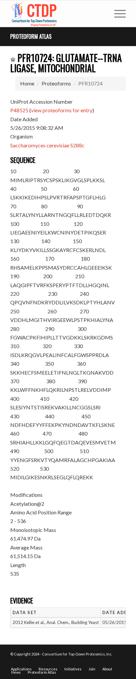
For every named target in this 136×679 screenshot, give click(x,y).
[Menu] (117, 13)
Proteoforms (56, 83)
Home (27, 83)
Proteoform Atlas (30, 36)
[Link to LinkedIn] (121, 662)
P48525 (19, 110)
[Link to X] (111, 662)
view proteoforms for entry (61, 110)
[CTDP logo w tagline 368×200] (56, 13)
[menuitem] (117, 13)
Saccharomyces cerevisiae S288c (47, 145)
